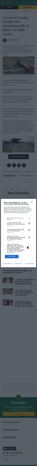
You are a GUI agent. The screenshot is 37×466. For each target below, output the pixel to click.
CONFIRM (11, 256)
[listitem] (18, 218)
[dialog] (18, 233)
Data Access (18, 263)
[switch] (28, 223)
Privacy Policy (29, 263)
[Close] (32, 203)
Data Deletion (7, 263)
